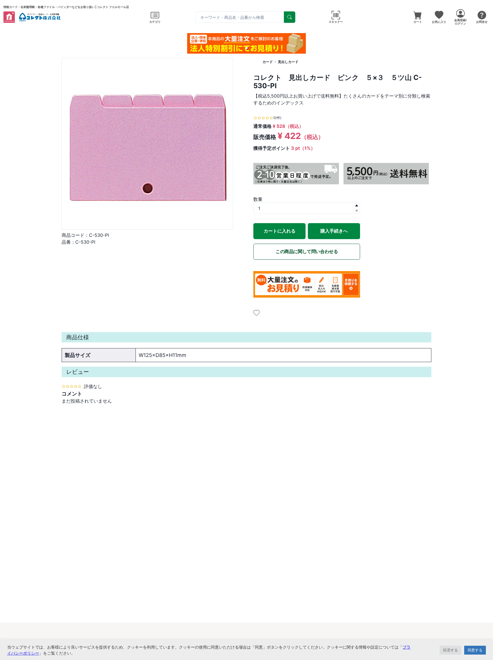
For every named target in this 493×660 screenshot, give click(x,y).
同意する (475, 650)
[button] (246, 48)
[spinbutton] (306, 208)
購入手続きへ (334, 231)
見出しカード (288, 62)
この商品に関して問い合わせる (307, 251)
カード (267, 62)
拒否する (450, 650)
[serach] (289, 17)
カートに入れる (280, 231)
